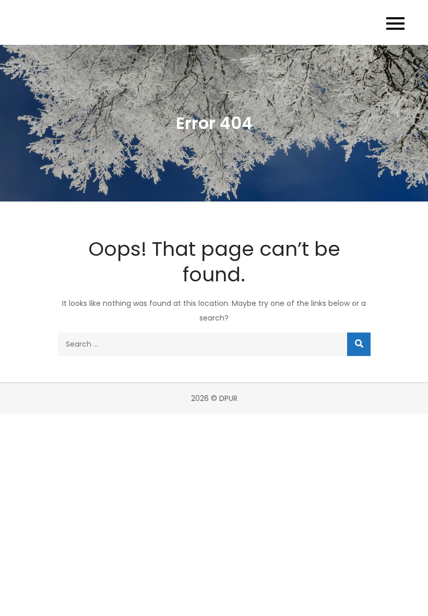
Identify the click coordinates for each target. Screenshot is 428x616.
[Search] (359, 344)
